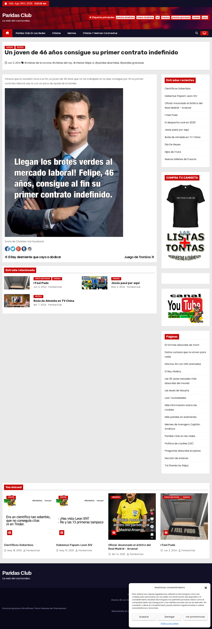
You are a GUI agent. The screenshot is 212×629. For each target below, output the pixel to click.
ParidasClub (55, 286)
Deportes (116, 497)
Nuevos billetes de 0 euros (180, 159)
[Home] (7, 33)
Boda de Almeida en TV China (54, 301)
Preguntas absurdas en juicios (183, 451)
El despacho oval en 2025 (180, 122)
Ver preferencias (195, 616)
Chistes (56, 33)
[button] (205, 587)
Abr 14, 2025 (119, 554)
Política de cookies (169, 623)
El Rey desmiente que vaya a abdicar (34, 257)
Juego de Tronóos (137, 257)
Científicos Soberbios (178, 88)
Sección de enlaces (176, 458)
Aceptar (144, 616)
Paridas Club (17, 15)
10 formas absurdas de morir (182, 345)
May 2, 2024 (118, 286)
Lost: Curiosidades (175, 398)
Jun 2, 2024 (40, 286)
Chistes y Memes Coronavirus (100, 33)
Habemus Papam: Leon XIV (181, 96)
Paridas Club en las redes (30, 33)
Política (20, 47)
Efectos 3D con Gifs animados (183, 364)
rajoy (204, 17)
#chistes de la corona (37, 63)
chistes (196, 17)
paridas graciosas (181, 17)
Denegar (170, 616)
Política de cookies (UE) (179, 443)
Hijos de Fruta (173, 152)
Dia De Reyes (172, 144)
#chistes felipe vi (83, 63)
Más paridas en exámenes (180, 417)
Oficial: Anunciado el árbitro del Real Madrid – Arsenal (129, 546)
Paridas (165, 17)
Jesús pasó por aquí (125, 283)
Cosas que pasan (42, 278)
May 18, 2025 (15, 550)
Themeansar (59, 608)
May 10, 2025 (67, 550)
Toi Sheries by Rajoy (177, 465)
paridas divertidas (125, 17)
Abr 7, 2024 (40, 304)
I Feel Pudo (41, 283)
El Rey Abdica (173, 371)
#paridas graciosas (132, 63)
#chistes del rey (62, 63)
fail (157, 17)
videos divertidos (145, 17)
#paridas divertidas (107, 63)
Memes (72, 33)
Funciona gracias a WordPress (18, 608)
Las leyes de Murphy (177, 390)
